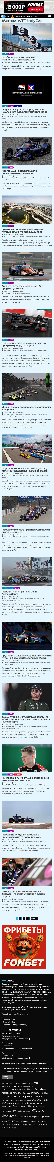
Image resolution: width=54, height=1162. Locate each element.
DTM (36, 1083)
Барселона (10, 1103)
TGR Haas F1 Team (8, 1100)
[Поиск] (7, 15)
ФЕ (42, 1110)
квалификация (23, 1121)
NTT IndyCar (36, 62)
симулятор (4, 118)
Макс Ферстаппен (36, 1106)
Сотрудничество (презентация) (15, 1024)
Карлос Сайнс (40, 1103)
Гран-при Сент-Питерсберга (27, 475)
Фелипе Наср (5, 180)
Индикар (42, 62)
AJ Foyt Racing (8, 350)
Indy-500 (26, 414)
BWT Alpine (22, 1083)
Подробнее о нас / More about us (15, 1014)
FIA (18, 1086)
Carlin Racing (19, 178)
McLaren (42, 1089)
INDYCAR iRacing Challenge (15, 116)
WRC (4, 1103)
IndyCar (5, 54)
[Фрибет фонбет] (27, 947)
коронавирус (40, 236)
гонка (11, 1121)
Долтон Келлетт (27, 350)
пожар (7, 664)
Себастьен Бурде (42, 350)
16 (28, 918)
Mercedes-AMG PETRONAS (16, 1092)
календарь (29, 841)
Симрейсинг (18, 106)
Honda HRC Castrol (27, 1086)
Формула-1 (18, 774)
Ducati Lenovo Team (9, 1086)
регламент (43, 1121)
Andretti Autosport (9, 662)
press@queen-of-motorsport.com (16, 1048)
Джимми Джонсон (34, 901)
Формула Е (34, 1116)
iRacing (25, 116)
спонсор (47, 62)
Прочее (11, 54)
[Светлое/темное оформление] (3, 16)
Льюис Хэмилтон (20, 1106)
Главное (11, 588)
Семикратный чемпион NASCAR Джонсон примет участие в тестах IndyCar (24, 894)
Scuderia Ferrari (34, 1096)
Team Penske (18, 785)
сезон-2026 (6, 1127)
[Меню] (49, 16)
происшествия (13, 664)
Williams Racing (42, 1100)
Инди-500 (44, 414)
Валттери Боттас (20, 1103)
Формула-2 (24, 1117)
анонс (21, 598)
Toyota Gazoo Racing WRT (23, 1100)
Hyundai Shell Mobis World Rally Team (13, 1089)
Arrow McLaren (8, 901)
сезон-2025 (45, 1124)
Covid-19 (6, 236)
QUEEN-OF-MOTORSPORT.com (26, 16)
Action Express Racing (10, 178)
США (3, 538)
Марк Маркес (6, 1111)
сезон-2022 (26, 1124)
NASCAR (19, 901)
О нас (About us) (9, 1022)
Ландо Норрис (7, 1106)
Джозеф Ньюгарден (27, 785)
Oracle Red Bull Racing (14, 1096)
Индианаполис (6, 416)
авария (4, 1121)
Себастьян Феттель (24, 1111)
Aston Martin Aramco (9, 1083)
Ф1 (40, 785)
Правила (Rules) (9, 1019)
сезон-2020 (47, 178)
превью (11, 600)
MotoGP (36, 1092)
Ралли (14, 1110)
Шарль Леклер (45, 1117)
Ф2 (39, 1111)
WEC (34, 1100)
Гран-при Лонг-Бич (25, 236)
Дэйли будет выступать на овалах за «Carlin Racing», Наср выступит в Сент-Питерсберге (26, 719)
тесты (28, 293)
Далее (34, 918)
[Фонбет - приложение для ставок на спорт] (27, 7)
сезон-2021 (16, 1124)
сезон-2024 (36, 1124)
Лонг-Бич (46, 537)
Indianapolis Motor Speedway (16, 414)
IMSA (25, 178)
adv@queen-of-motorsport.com (15, 1039)
